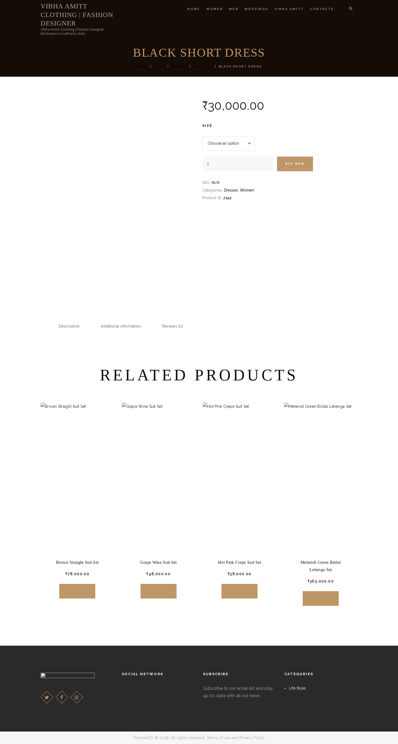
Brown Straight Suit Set (77, 562)
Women (179, 66)
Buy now (295, 164)
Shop (159, 66)
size (207, 126)
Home (142, 66)
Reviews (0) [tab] (172, 326)
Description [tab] (69, 326)
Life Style (297, 688)
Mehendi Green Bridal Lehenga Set (321, 566)
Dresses (203, 66)
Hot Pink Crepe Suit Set (239, 562)
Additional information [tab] (121, 326)
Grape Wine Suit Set (158, 562)
